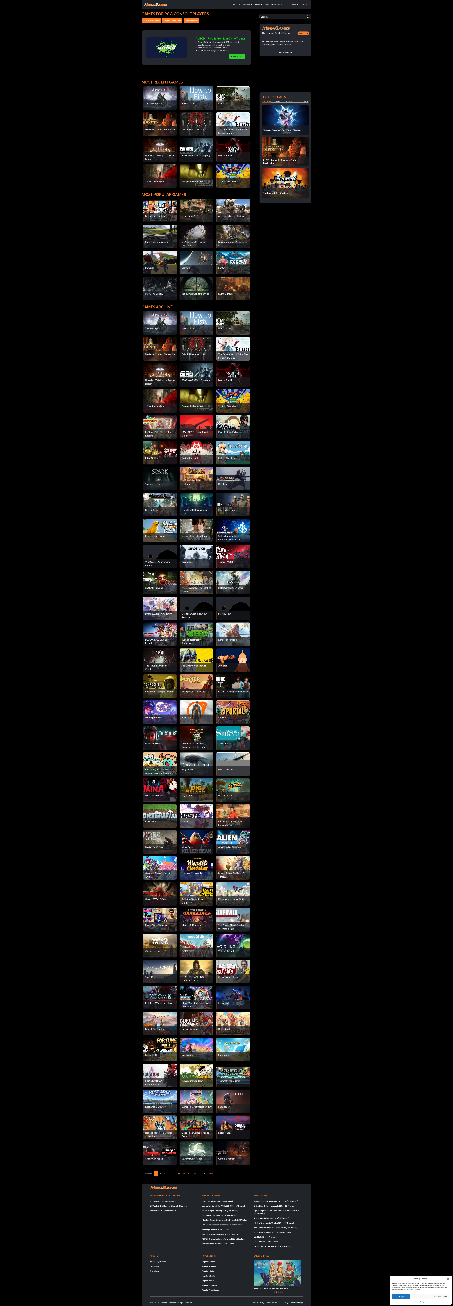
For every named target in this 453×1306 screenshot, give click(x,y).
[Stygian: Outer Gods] (196, 1153)
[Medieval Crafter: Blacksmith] (160, 124)
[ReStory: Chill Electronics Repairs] (160, 426)
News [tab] (277, 101)
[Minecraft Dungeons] (196, 919)
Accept (401, 1296)
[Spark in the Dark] (160, 478)
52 (189, 1173)
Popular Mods (208, 1271)
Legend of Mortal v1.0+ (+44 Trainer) (217, 1201)
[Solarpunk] (233, 1049)
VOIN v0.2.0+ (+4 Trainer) (265, 1237)
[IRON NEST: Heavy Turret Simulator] (196, 426)
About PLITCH (237, 56)
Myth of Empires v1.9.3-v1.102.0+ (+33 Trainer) (274, 1223)
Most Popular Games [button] (172, 20)
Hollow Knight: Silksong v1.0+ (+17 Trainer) (220, 1210)
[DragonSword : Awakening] (160, 608)
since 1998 (303, 33)
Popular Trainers (209, 1266)
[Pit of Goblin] (160, 452)
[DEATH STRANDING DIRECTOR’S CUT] (196, 971)
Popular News (208, 1280)
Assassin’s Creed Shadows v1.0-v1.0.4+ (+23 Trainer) (276, 1201)
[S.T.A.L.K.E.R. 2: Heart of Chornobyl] (196, 236)
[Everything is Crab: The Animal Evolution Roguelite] (160, 764)
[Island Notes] (233, 98)
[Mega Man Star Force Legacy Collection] (196, 997)
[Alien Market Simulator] (233, 841)
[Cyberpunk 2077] (196, 210)
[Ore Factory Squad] (233, 504)
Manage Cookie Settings (293, 1303)
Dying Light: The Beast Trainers (163, 1201)
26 (179, 1173)
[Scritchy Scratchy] (233, 176)
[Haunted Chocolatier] (196, 867)
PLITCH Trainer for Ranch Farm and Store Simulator (223, 1239)
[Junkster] (233, 660)
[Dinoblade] (233, 478)
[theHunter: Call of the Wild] (196, 288)
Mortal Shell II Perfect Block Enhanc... (298, 1288)
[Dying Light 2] (233, 288)
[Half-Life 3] (196, 712)
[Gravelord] (233, 997)
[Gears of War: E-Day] (160, 893)
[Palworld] (160, 262)
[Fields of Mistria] (233, 452)
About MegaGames (158, 1261)
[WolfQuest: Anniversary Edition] (160, 556)
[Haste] (196, 816)
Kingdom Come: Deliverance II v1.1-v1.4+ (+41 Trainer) (225, 1220)
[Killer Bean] (196, 841)
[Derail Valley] (233, 1127)
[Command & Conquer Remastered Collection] (196, 738)
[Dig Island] (196, 790)
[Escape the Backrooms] (196, 176)
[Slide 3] (278, 1292)
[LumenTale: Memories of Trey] (196, 1101)
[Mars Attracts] (233, 790)
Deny (421, 1296)
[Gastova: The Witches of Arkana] (160, 867)
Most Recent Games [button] (151, 20)
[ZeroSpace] (196, 556)
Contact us (154, 1266)
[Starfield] (196, 262)
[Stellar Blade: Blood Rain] (196, 530)
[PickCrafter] (160, 816)
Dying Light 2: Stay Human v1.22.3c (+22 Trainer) (274, 1206)
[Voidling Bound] (233, 945)
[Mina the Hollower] (160, 790)
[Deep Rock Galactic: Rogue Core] (196, 1127)
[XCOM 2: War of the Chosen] (160, 997)
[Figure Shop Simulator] (160, 919)
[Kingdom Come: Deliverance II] (233, 236)
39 (184, 1173)
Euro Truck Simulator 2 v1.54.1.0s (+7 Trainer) (273, 1232)
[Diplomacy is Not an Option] (233, 893)
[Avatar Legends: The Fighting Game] (196, 582)
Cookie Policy (419, 1302)
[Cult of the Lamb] (196, 452)
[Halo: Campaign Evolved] (233, 582)
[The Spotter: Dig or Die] (196, 686)
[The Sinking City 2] (160, 98)
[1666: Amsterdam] (160, 176)
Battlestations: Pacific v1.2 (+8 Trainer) (218, 1243)
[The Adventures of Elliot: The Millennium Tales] (233, 124)
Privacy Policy (258, 1303)
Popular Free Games (210, 1290)
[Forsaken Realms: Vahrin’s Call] (196, 504)
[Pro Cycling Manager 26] (196, 660)
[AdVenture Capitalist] (196, 1075)
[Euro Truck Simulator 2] (160, 236)
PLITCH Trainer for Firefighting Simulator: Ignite (222, 1225)
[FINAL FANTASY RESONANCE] (160, 1075)
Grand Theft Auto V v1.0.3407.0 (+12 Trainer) (273, 1246)
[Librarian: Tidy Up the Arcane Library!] (160, 150)
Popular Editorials (209, 1285)
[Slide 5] (282, 1292)
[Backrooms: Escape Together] (160, 686)
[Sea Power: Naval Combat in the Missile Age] (233, 919)
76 (204, 1173)
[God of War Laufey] (160, 1023)
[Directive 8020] (160, 738)
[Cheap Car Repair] (160, 1153)
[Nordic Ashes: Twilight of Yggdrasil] (233, 867)
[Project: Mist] (196, 764)
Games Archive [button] (191, 20)
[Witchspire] (196, 1049)
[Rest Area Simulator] (160, 1101)
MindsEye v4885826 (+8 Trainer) (215, 1229)
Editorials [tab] (288, 101)
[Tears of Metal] (233, 556)
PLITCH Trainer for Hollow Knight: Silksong (220, 1234)
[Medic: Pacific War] (160, 841)
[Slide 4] (280, 1292)
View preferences (440, 1296)
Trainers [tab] (267, 101)
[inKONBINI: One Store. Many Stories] (233, 816)
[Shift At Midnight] (160, 582)
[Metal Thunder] (233, 764)
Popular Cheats (208, 1276)
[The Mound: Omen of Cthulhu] (160, 660)
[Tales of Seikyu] (233, 738)
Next (210, 1173)
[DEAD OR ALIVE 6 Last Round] (160, 634)
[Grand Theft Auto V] (160, 210)
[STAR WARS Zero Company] (196, 150)
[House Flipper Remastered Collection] (160, 1127)
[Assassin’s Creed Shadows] (233, 210)
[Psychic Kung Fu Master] (233, 426)
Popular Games (208, 1261)
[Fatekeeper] (233, 1101)
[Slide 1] (274, 1292)
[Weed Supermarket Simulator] (196, 634)
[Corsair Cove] (160, 504)
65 (195, 1173)
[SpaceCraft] (160, 971)
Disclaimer (154, 1271)
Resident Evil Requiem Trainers (163, 1210)
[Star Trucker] (233, 608)
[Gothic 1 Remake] (233, 1153)
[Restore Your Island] (160, 530)
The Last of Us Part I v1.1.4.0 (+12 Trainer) (271, 1218)
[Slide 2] (276, 1292)
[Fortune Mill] (160, 1049)
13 (173, 1173)
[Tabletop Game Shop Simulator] (196, 893)
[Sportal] (233, 712)
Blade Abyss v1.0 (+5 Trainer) (266, 1242)
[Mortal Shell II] (233, 150)
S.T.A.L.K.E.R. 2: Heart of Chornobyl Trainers (168, 1206)
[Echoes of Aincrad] (233, 634)
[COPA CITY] (196, 945)
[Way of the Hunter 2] (160, 945)
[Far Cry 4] (233, 262)
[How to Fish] (196, 98)
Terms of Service (273, 1303)
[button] (448, 1278)
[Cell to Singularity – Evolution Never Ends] (233, 530)
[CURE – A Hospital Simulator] (233, 686)
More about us (285, 52)
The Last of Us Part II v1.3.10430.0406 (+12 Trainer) (275, 1227)
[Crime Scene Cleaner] (233, 971)
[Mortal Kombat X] (160, 288)
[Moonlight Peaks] (160, 712)
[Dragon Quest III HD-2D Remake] (196, 608)
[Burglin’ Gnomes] (196, 1023)
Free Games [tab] (303, 101)
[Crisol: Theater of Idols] (196, 124)
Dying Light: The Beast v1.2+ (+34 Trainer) (219, 1215)
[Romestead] (233, 1023)
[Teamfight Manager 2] (233, 1075)
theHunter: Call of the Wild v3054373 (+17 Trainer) (223, 1206)
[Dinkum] (196, 478)
